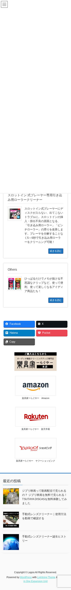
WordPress (26, 577)
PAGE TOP (65, 568)
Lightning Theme (46, 577)
